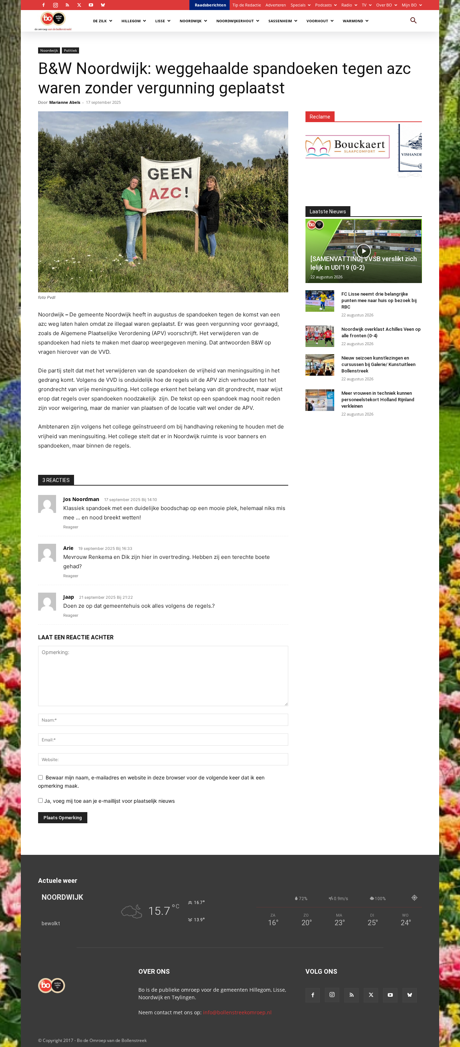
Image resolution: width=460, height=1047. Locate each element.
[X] (79, 5)
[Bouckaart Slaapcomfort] (326, 146)
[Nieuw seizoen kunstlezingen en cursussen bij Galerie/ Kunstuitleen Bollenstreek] (319, 365)
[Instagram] (55, 5)
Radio (346, 5)
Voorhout (317, 20)
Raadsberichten (210, 5)
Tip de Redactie (247, 5)
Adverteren (276, 5)
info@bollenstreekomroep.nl (237, 1012)
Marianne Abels (64, 102)
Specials (298, 5)
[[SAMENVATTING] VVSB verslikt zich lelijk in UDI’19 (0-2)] (363, 251)
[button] (413, 21)
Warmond (353, 20)
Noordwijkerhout (235, 20)
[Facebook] (43, 5)
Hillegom (131, 20)
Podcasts (323, 5)
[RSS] (67, 5)
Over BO (384, 5)
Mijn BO (409, 5)
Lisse (160, 20)
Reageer (70, 526)
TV (364, 5)
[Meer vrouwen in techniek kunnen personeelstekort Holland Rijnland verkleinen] (319, 400)
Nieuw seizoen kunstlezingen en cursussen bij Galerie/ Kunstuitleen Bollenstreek (378, 364)
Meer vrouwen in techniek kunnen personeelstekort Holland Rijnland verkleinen (377, 399)
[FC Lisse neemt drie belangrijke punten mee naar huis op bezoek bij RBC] (319, 301)
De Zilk (100, 20)
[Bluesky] (102, 5)
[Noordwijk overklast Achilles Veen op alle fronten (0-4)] (319, 336)
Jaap (68, 596)
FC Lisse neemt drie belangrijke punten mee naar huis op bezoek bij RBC (379, 300)
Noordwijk (191, 20)
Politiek (70, 50)
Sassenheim (280, 20)
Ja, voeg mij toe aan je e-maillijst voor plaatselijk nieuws (109, 801)
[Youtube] (91, 5)
